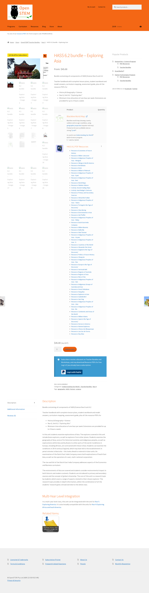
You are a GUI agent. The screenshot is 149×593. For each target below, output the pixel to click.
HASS (67, 389)
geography (61, 389)
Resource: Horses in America (80, 324)
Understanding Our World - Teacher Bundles (77, 387)
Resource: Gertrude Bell (79, 269)
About (60, 26)
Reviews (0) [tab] (11, 416)
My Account (91, 7)
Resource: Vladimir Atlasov (80, 185)
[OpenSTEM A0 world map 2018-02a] (59, 118)
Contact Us (101, 7)
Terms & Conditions (17, 564)
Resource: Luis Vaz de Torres (80, 331)
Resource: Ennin (76, 168)
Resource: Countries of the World (82, 245)
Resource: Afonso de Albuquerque (82, 329)
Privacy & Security (14, 580)
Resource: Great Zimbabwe (80, 289)
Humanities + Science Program (125, 61)
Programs (11, 26)
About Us (83, 560)
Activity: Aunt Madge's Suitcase (81, 190)
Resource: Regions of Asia (79, 274)
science (78, 389)
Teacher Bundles (125, 67)
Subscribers (65, 359)
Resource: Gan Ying (77, 299)
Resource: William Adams (79, 316)
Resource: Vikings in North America (82, 163)
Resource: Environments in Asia (81, 212)
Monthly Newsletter (122, 564)
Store (52, 26)
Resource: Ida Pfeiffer (78, 215)
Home (12, 42)
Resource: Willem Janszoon (80, 156)
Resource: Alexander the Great (81, 247)
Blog (44, 26)
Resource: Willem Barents (79, 227)
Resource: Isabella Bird (78, 297)
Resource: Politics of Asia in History (82, 255)
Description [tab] (11, 403)
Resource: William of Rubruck (80, 170)
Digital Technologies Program (125, 75)
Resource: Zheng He (78, 257)
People (83, 564)
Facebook (128, 89)
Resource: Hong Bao (78, 292)
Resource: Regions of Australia (81, 272)
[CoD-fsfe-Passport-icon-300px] (59, 148)
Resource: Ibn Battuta (78, 165)
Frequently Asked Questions (55, 564)
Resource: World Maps (78, 183)
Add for (74, 140)
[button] (45, 56)
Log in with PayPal (74, 372)
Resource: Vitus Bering (78, 210)
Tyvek (73, 130)
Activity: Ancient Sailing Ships (80, 188)
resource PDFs (21, 34)
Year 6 (43, 42)
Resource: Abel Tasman (78, 232)
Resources (34, 26)
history (72, 389)
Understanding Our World (84, 135)
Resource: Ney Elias (77, 334)
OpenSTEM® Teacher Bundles (30, 42)
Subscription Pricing (52, 560)
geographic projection (74, 125)
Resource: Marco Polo (78, 277)
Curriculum (23, 26)
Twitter (134, 89)
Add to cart (69, 349)
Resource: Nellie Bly (77, 230)
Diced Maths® (119, 71)
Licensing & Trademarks (19, 560)
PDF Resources (125, 64)
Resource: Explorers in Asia (80, 294)
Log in (63, 365)
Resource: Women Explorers (80, 326)
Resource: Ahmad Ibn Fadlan (80, 198)
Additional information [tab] (16, 409)
